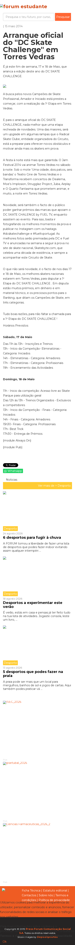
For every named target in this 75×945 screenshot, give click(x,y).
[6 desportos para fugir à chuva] (37, 511)
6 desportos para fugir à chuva (32, 537)
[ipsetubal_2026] (37, 790)
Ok (5, 941)
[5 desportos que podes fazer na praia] (37, 645)
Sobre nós (46, 895)
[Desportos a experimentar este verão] (37, 576)
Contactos (29, 895)
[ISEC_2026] (37, 729)
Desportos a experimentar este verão (32, 605)
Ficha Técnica (31, 890)
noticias (11, 479)
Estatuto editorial (55, 890)
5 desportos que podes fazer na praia (33, 674)
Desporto (64, 485)
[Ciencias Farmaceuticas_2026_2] (37, 851)
